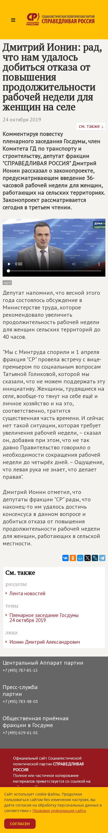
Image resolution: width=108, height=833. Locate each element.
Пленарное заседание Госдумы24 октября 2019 (44, 617)
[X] (87, 558)
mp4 (7, 282)
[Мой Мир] (80, 558)
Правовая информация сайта (59, 810)
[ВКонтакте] (65, 558)
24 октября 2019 (22, 119)
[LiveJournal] (95, 558)
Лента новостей (27, 593)
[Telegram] (102, 558)
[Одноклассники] (73, 558)
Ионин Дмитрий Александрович (44, 642)
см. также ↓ (91, 126)
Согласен (20, 823)
